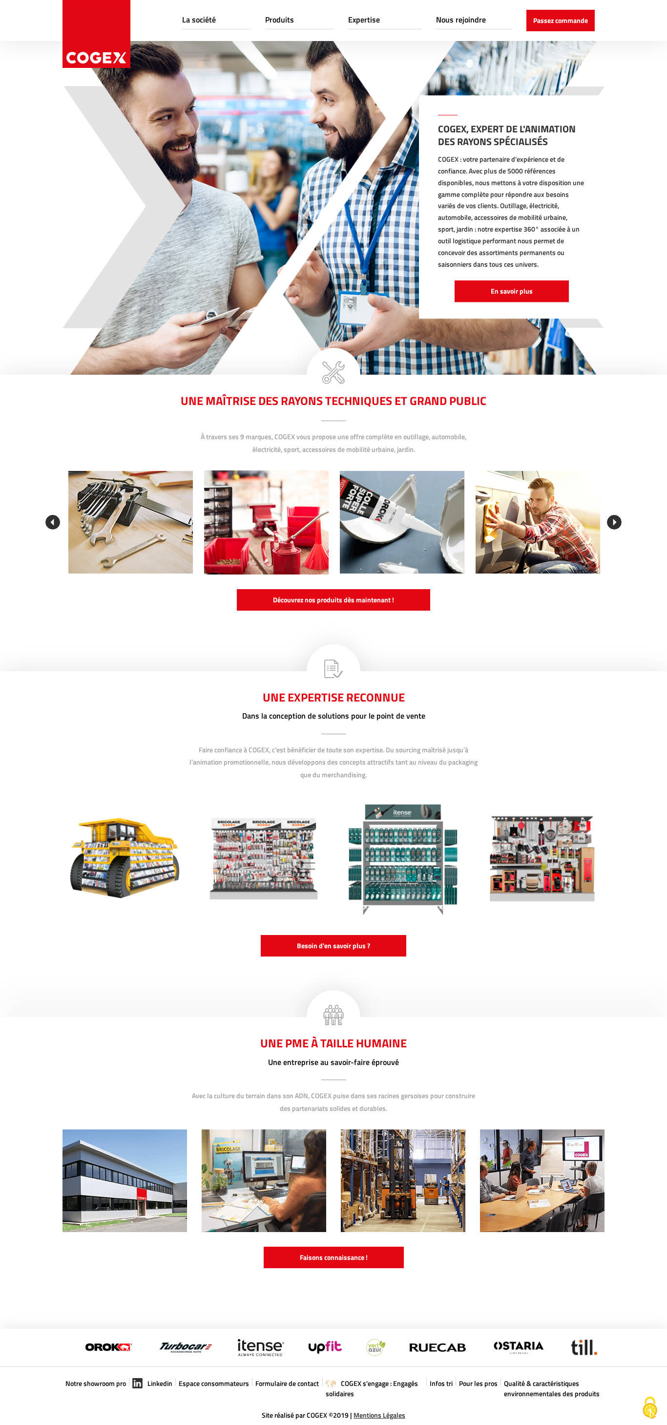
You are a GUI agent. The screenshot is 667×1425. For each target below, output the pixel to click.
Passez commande (560, 20)
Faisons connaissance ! (334, 1257)
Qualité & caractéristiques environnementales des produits (552, 1388)
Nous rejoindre (461, 19)
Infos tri (441, 1383)
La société (199, 19)
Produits (279, 19)
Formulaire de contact (287, 1383)
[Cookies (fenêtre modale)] (650, 1408)
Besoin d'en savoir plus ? (333, 945)
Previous (52, 522)
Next (614, 522)
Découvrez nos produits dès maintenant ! (333, 600)
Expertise (364, 19)
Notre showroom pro (95, 1383)
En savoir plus (512, 291)
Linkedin (159, 1383)
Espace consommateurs (214, 1383)
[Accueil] (96, 34)
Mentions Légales (379, 1415)
